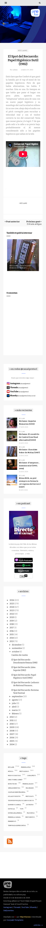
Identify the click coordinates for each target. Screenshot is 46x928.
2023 (12, 610)
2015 (12, 634)
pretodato (30, 796)
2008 (12, 731)
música (10, 771)
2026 (12, 600)
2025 (12, 603)
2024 (12, 607)
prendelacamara (14, 817)
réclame (22, 50)
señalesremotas (14, 788)
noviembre (17, 648)
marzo (15, 710)
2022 (12, 614)
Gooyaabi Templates (15, 920)
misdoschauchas (14, 775)
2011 (11, 720)
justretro (30, 805)
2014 (12, 638)
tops (21, 809)
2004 (12, 744)
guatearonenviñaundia (16, 792)
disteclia (11, 809)
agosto (15, 700)
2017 (12, 627)
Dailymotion (8, 911)
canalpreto (31, 775)
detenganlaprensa (15, 813)
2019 (12, 621)
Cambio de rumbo (19, 655)
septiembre (17, 696)
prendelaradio (28, 784)
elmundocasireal (14, 805)
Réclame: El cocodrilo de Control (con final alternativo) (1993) (29, 437)
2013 (12, 641)
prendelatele (26, 767)
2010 (12, 724)
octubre (15, 651)
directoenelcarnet (15, 780)
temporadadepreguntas (17, 825)
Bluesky (33, 907)
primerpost (12, 821)
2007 (12, 734)
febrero (15, 713)
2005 (12, 741)
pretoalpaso (24, 771)
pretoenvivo (30, 817)
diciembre (16, 645)
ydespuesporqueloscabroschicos (21, 800)
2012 (12, 717)
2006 (12, 737)
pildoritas (31, 813)
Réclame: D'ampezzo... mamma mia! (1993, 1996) (29, 466)
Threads (16, 907)
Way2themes (25, 917)
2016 (12, 631)
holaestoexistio (14, 796)
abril (14, 707)
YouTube (25, 907)
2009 (12, 727)
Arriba (37, 925)
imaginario (30, 788)
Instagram (7, 907)
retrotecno (12, 784)
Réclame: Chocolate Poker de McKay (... (20, 267)
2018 (12, 624)
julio (14, 703)
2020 (12, 617)
